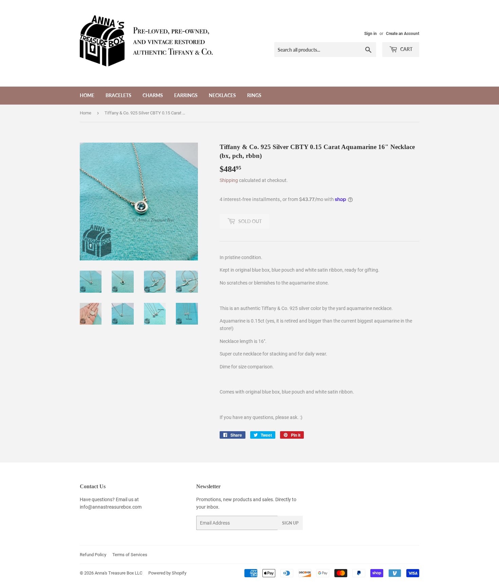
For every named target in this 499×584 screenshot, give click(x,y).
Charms (153, 95)
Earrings (186, 95)
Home (87, 95)
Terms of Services (129, 554)
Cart (405, 49)
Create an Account (402, 33)
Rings (254, 95)
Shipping (229, 180)
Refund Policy (93, 554)
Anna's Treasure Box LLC (118, 573)
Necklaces (222, 95)
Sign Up (290, 523)
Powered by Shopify (167, 573)
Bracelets (118, 95)
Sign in (370, 33)
